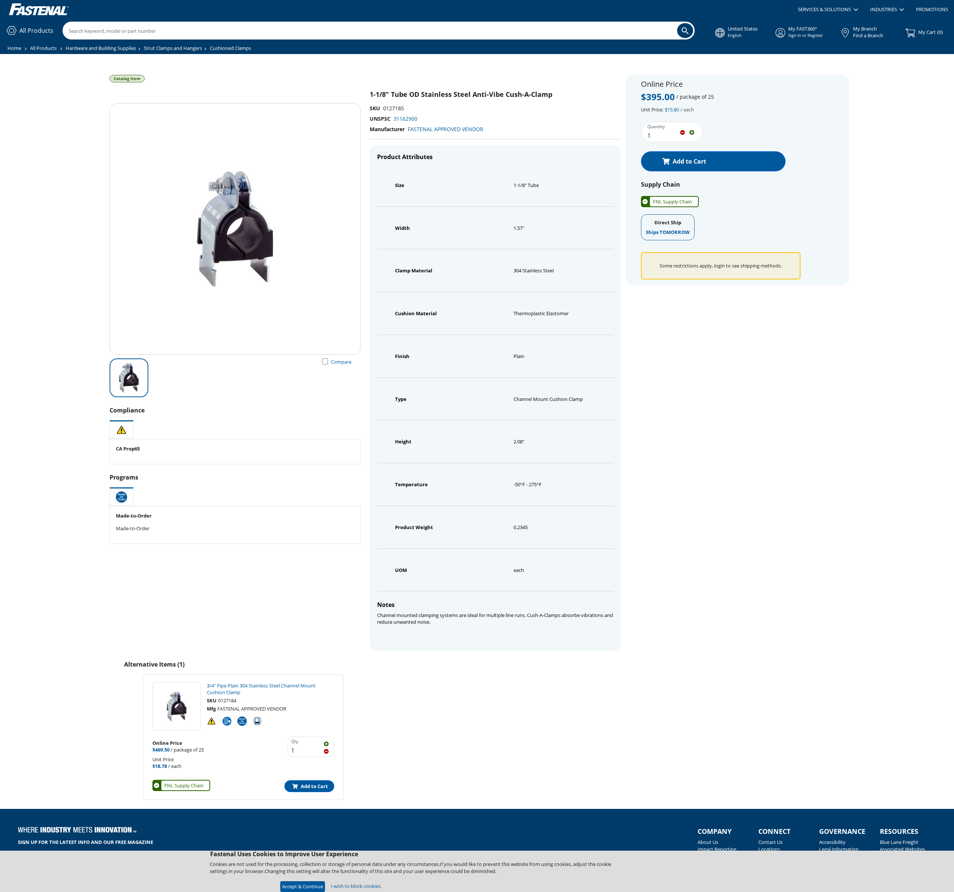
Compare (341, 361)
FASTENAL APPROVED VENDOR (445, 129)
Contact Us (770, 842)
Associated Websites (902, 849)
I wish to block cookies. (356, 886)
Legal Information (839, 849)
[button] (828, 9)
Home (14, 48)
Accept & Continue (302, 886)
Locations (769, 849)
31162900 (405, 118)
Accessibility (832, 842)
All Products (43, 48)
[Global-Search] (685, 30)
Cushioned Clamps (230, 48)
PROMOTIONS (932, 9)
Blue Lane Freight (899, 842)
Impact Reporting (717, 849)
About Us (708, 842)
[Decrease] (682, 132)
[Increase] (691, 132)
